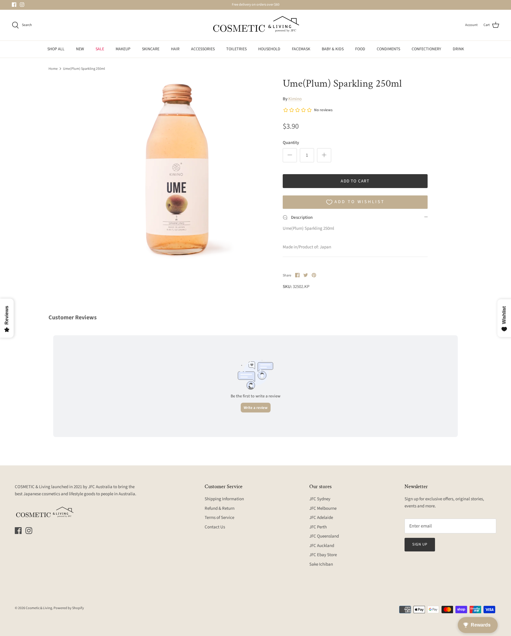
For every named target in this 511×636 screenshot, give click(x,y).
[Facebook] (14, 4)
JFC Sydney (319, 499)
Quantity (291, 143)
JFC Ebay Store (323, 555)
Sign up (419, 544)
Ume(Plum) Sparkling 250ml (84, 68)
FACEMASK (301, 49)
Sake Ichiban (321, 564)
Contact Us (215, 527)
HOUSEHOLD (269, 49)
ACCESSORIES (203, 49)
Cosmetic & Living (39, 608)
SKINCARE (150, 49)
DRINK (458, 49)
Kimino (295, 99)
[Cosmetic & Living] (255, 25)
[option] (176, 170)
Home (53, 68)
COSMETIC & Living (32, 487)
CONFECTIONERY (426, 49)
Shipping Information (224, 499)
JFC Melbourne (323, 508)
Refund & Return (220, 508)
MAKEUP (123, 49)
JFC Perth (318, 527)
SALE (100, 49)
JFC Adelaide (321, 517)
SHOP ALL (55, 49)
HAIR (175, 49)
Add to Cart (355, 181)
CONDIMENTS (388, 49)
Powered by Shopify (69, 608)
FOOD (360, 49)
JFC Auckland (321, 546)
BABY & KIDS (333, 49)
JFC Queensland (324, 536)
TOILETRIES (236, 49)
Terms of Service (219, 517)
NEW (80, 49)
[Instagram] (22, 4)
